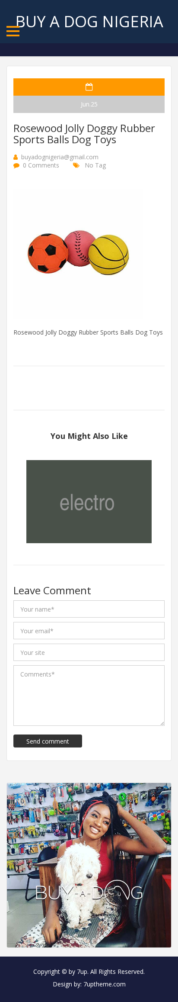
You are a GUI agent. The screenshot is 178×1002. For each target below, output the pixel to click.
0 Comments (41, 165)
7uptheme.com (104, 984)
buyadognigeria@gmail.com (60, 157)
